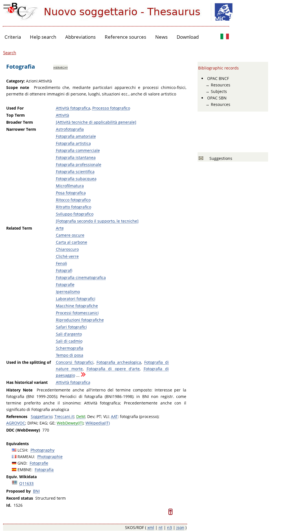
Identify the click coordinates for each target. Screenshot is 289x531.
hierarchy (60, 67)
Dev (90, 416)
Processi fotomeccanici (77, 312)
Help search (43, 37)
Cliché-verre (67, 256)
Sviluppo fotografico (74, 214)
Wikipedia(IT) (98, 423)
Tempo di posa (69, 355)
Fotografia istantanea (76, 157)
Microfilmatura (70, 185)
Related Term (19, 228)
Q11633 (26, 483)
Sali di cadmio (69, 341)
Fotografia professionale (78, 164)
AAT (114, 416)
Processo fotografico (111, 108)
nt (161, 527)
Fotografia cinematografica (81, 277)
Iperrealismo (68, 291)
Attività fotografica (73, 108)
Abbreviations (80, 37)
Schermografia (69, 348)
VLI (106, 416)
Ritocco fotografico (73, 200)
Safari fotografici (71, 327)
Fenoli (61, 263)
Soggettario (41, 416)
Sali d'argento (69, 334)
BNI (36, 491)
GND (21, 463)
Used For (15, 108)
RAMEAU (25, 456)
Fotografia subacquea (76, 178)
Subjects (219, 91)
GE (51, 423)
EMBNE (24, 469)
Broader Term (19, 122)
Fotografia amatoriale (76, 136)
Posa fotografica (71, 192)
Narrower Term (21, 129)
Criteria (13, 37)
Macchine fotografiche (77, 305)
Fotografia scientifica (75, 171)
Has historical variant (27, 382)
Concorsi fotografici (74, 362)
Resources (220, 85)
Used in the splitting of (28, 362)
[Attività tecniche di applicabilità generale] (96, 122)
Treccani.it (64, 416)
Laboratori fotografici (75, 298)
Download (188, 37)
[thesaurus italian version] (224, 37)
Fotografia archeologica (119, 362)
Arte (60, 228)
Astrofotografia (70, 129)
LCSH (22, 450)
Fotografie (65, 284)
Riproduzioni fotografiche (80, 320)
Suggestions (219, 158)
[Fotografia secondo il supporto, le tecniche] (97, 221)
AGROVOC (15, 423)
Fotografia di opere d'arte (113, 368)
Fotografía (44, 469)
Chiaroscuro (67, 249)
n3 (169, 527)
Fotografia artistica (73, 143)
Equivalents (17, 443)
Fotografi (64, 270)
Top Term (15, 115)
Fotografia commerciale (78, 150)
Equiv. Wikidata (21, 476)
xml (150, 527)
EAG (43, 423)
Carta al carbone (71, 242)
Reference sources (125, 37)
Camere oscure (70, 235)
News (161, 37)
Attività (62, 115)
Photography (42, 450)
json (180, 527)
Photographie (50, 456)
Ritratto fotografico (73, 207)
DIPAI (32, 423)
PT (99, 416)
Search (9, 52)
